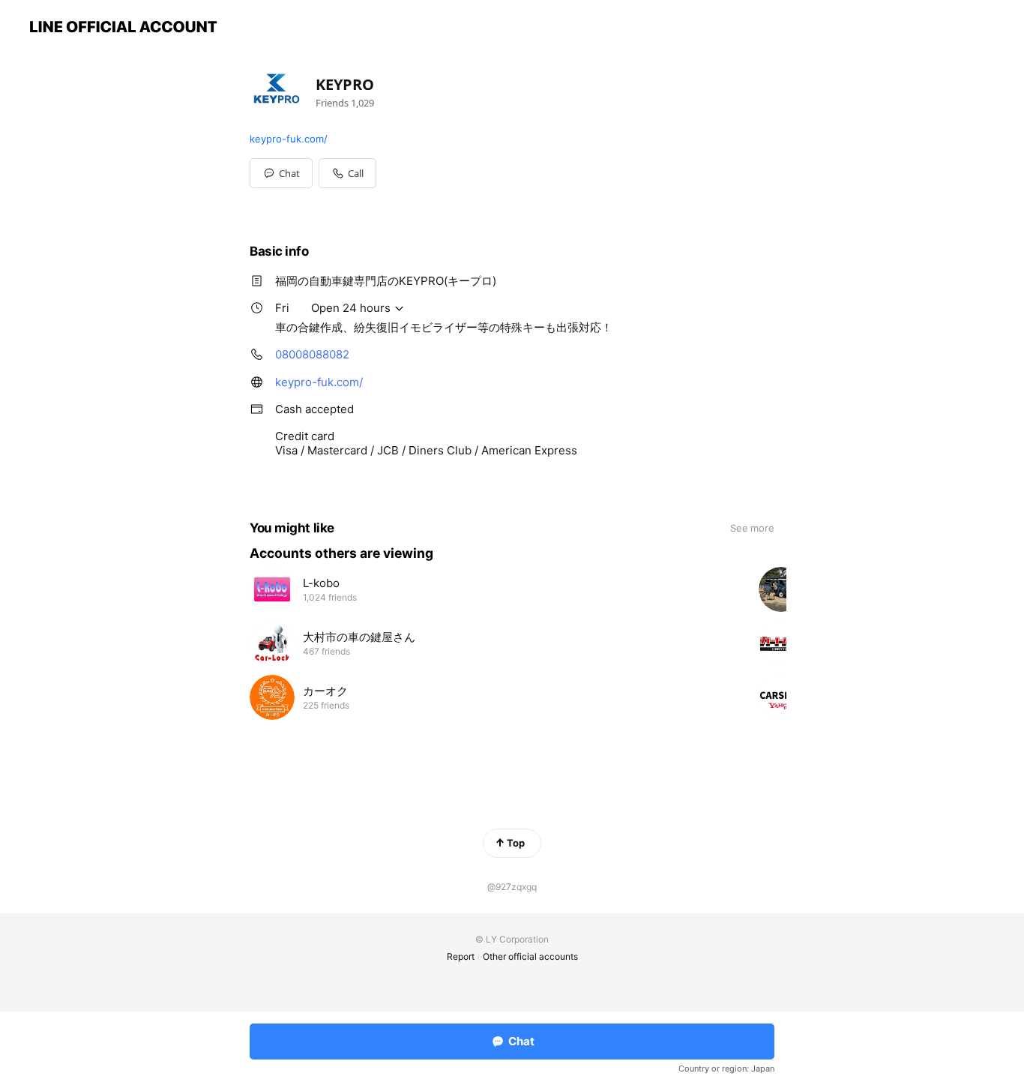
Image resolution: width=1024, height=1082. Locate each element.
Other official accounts (530, 956)
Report (461, 956)
